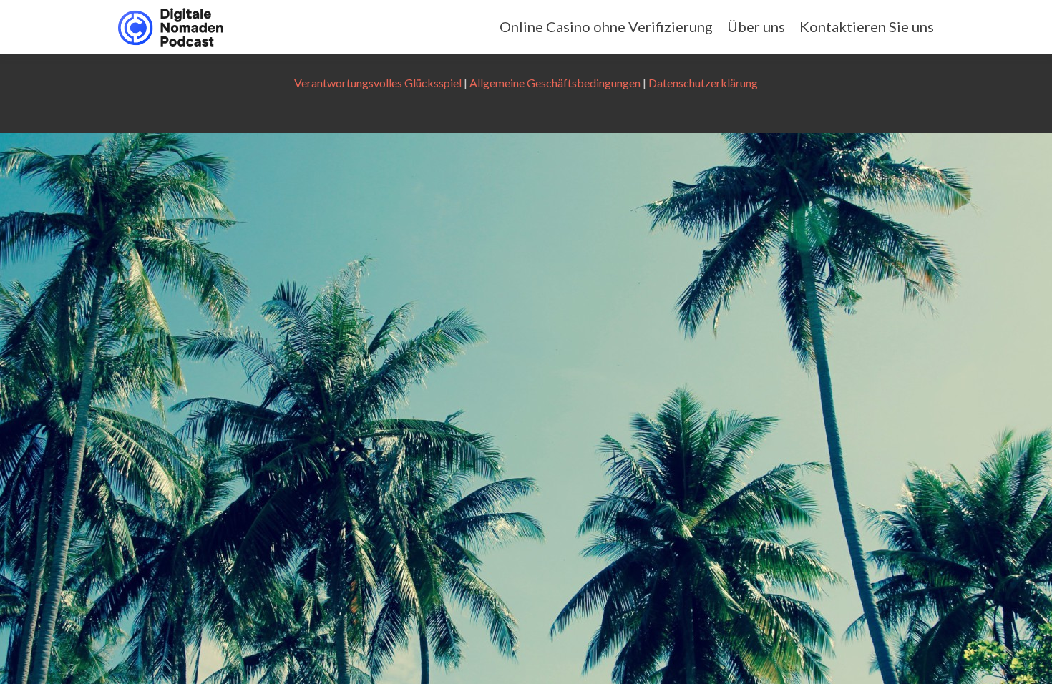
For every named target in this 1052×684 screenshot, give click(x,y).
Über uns (756, 26)
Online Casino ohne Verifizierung (606, 26)
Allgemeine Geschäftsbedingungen (555, 82)
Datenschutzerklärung (703, 82)
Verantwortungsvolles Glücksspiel (378, 82)
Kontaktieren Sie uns (866, 26)
